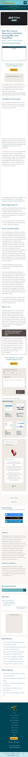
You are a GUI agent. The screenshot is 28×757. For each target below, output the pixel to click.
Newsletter (14, 722)
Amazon (4, 568)
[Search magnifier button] (24, 590)
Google (20, 566)
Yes (8, 372)
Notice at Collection (14, 747)
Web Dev (11, 43)
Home (14, 713)
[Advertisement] (14, 624)
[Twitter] (15, 486)
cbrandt (18, 266)
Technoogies (5, 43)
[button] (20, 392)
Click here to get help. (14, 604)
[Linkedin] (13, 486)
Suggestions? (7, 377)
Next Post (14, 502)
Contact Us (14, 718)
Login (14, 735)
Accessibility (14, 732)
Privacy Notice (14, 725)
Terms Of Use (14, 727)
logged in (11, 509)
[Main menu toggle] (25, 2)
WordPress (18, 43)
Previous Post (14, 498)
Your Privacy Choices (14, 745)
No (17, 372)
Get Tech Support (14, 715)
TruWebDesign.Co (12, 755)
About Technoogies (14, 720)
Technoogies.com (6, 536)
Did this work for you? (10, 370)
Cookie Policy (14, 730)
